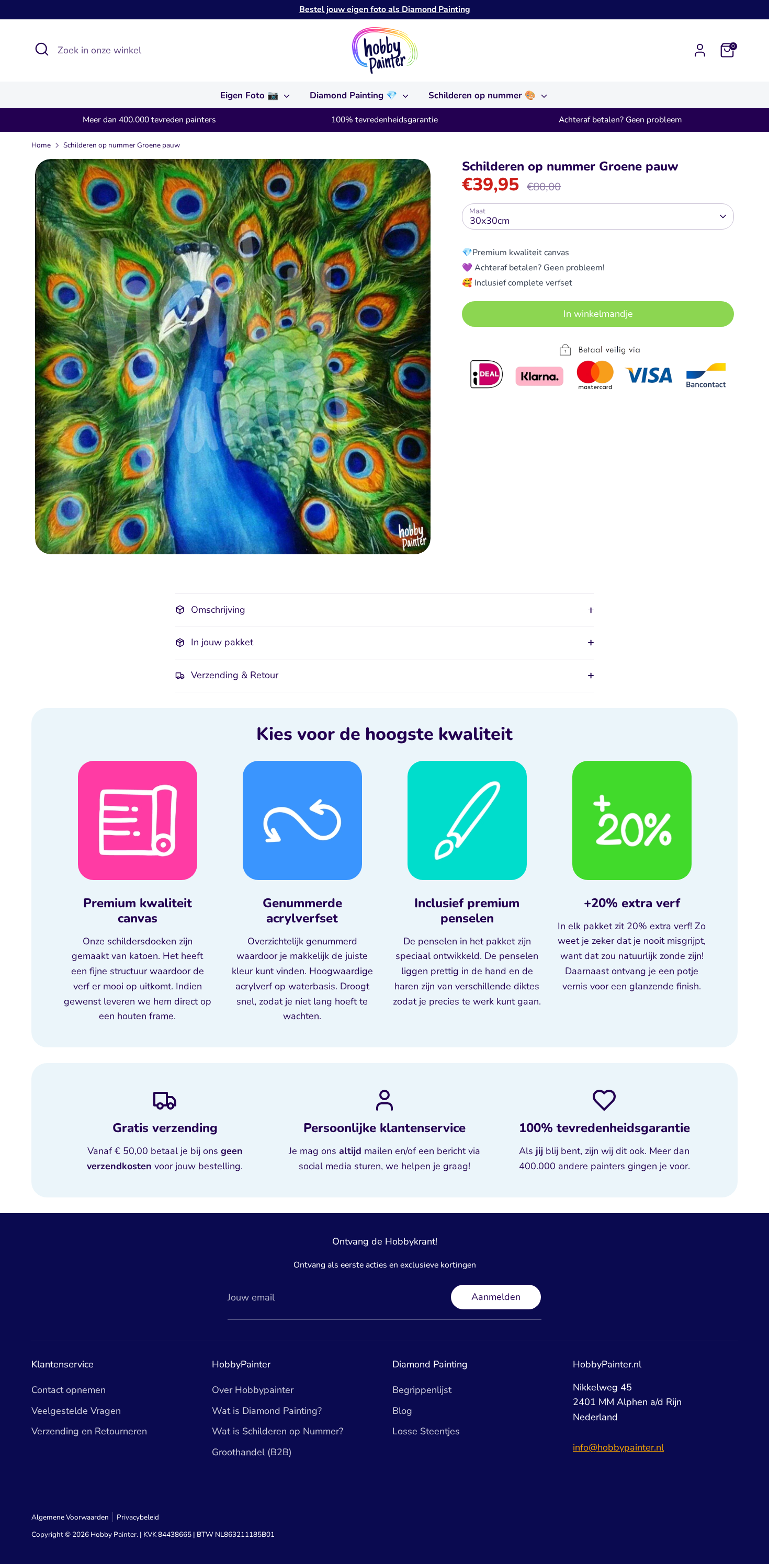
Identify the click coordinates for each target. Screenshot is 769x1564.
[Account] (699, 50)
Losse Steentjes (426, 1431)
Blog (402, 1411)
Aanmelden (496, 1297)
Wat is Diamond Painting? (267, 1411)
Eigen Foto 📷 (250, 95)
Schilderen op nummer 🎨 (483, 95)
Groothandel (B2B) (252, 1452)
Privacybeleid (138, 1517)
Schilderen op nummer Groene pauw (121, 145)
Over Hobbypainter (252, 1390)
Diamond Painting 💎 (355, 95)
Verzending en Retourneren (89, 1431)
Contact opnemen (68, 1390)
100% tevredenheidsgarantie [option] (384, 119)
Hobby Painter (114, 1534)
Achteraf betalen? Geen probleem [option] (620, 119)
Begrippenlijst (421, 1390)
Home (41, 145)
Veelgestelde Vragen (76, 1411)
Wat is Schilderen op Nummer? (277, 1431)
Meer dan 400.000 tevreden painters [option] (149, 119)
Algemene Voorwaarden (70, 1517)
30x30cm (490, 220)
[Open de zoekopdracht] (41, 49)
